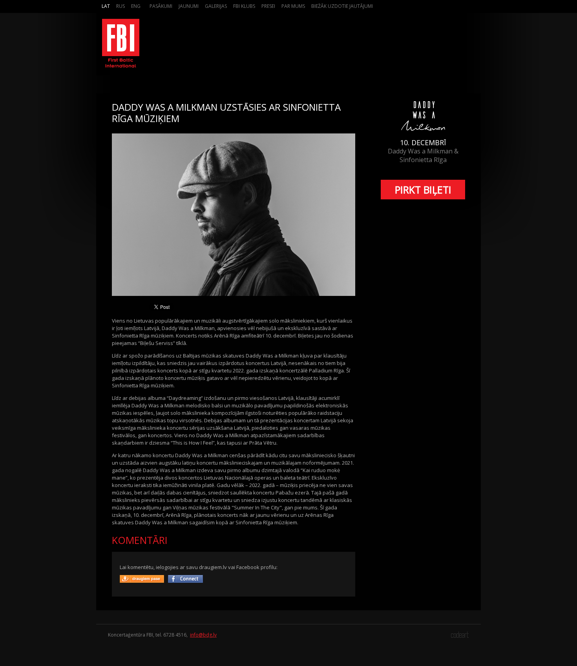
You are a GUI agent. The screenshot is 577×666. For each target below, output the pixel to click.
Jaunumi (189, 6)
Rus (120, 6)
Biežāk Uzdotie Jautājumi (342, 6)
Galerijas (216, 6)
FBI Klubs (244, 6)
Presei (268, 6)
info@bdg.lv (203, 634)
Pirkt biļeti (423, 189)
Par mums (293, 6)
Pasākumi (161, 6)
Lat (106, 6)
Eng (136, 6)
